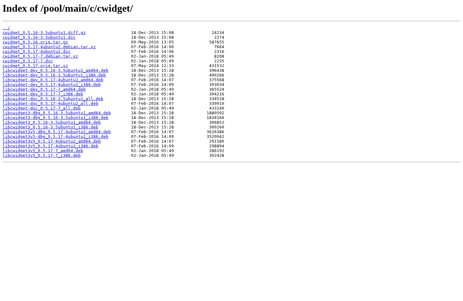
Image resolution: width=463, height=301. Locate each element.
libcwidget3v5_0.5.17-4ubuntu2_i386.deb (50, 146)
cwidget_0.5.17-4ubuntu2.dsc (37, 51)
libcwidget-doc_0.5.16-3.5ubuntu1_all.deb (53, 98)
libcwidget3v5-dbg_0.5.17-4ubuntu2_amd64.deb (57, 131)
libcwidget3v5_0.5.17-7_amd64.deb (43, 150)
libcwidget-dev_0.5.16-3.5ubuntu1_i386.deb (54, 75)
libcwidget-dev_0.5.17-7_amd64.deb (44, 89)
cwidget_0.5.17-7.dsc (28, 61)
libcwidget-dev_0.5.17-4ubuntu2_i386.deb (52, 84)
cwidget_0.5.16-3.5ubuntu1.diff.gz (44, 32)
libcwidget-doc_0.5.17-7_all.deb (42, 108)
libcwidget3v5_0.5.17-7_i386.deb (42, 155)
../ (6, 28)
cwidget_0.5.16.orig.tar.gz (35, 42)
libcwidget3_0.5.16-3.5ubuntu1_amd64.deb (52, 122)
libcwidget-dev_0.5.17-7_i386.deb (43, 94)
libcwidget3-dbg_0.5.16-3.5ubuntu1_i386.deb (55, 117)
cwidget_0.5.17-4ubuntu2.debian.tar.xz (49, 46)
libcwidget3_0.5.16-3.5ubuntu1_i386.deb (50, 127)
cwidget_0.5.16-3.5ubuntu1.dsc (39, 37)
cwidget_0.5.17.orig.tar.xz (35, 65)
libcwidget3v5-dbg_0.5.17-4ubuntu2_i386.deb (55, 136)
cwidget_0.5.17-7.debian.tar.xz (40, 56)
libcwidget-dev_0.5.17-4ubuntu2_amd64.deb (53, 79)
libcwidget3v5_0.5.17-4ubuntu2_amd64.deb (52, 141)
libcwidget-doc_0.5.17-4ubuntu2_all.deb (50, 103)
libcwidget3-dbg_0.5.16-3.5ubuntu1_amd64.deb (57, 113)
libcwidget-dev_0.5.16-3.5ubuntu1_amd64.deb (55, 70)
